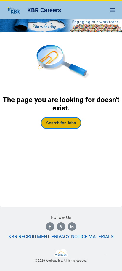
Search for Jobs (61, 123)
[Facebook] (50, 226)
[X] (61, 226)
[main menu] (112, 10)
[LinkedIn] (72, 226)
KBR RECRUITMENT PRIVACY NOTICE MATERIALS (61, 236)
